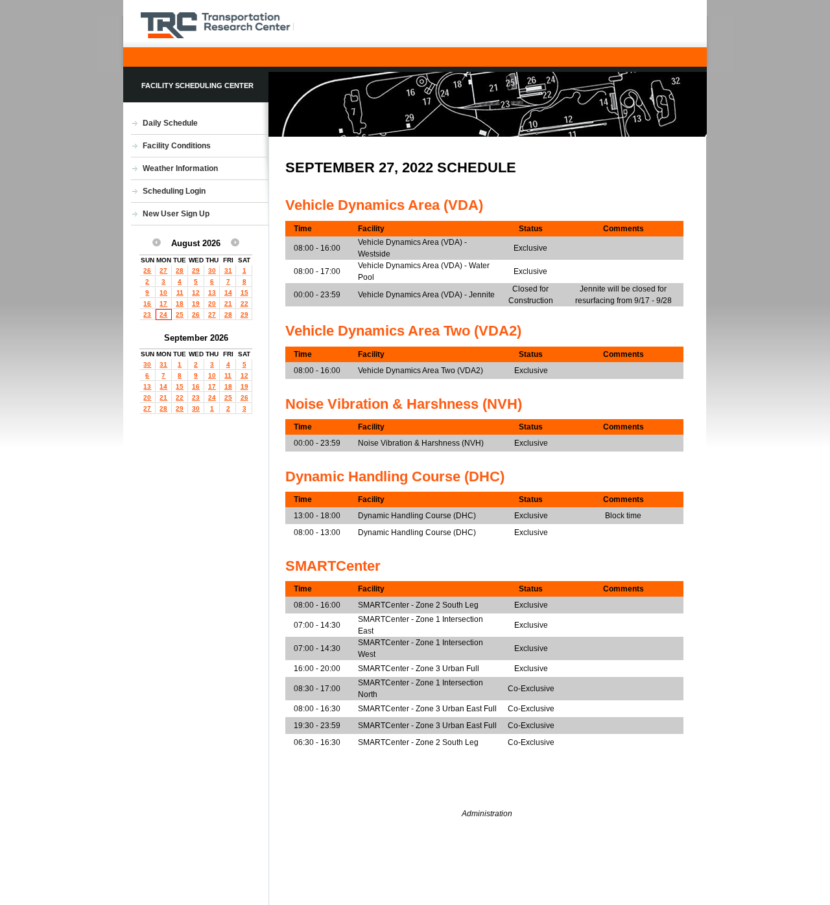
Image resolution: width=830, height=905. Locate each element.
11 (180, 292)
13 (212, 292)
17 (163, 303)
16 (147, 303)
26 (147, 270)
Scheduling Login (174, 191)
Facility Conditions (177, 145)
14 (228, 292)
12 (196, 292)
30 (212, 270)
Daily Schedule (170, 123)
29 (196, 270)
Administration (487, 813)
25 (180, 314)
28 (180, 270)
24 (163, 314)
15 (244, 292)
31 (228, 270)
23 (147, 314)
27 (163, 270)
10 (163, 292)
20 (212, 303)
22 (244, 303)
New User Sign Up (176, 213)
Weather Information (180, 168)
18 (180, 303)
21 (228, 303)
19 (196, 303)
